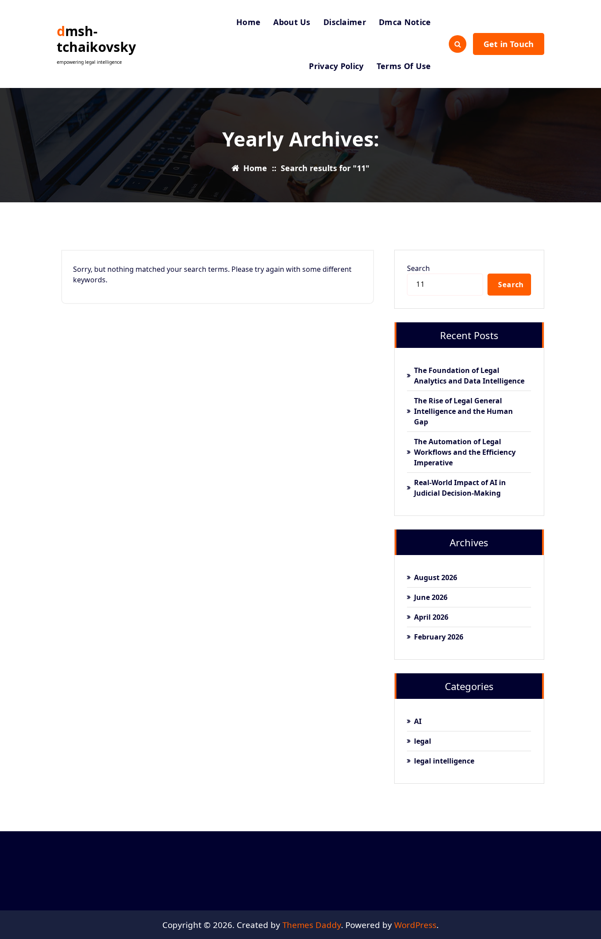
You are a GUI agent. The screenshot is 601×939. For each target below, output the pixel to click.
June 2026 (430, 597)
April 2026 (431, 617)
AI (417, 721)
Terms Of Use (404, 66)
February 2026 (438, 637)
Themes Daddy (311, 924)
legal (422, 741)
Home (248, 22)
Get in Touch (509, 44)
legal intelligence (444, 761)
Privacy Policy (336, 66)
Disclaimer (344, 22)
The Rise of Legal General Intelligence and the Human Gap (463, 411)
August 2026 (435, 577)
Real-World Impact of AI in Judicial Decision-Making (460, 488)
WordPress (415, 924)
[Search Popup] (457, 44)
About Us (291, 22)
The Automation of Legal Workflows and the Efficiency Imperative (465, 452)
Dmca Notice (405, 22)
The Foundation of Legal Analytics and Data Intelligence (469, 375)
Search (418, 268)
